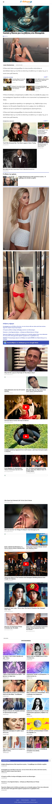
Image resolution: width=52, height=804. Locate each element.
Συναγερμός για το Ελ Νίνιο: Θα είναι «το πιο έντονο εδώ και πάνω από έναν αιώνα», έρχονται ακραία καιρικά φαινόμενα (24, 327)
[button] (26, 18)
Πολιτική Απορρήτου (25, 799)
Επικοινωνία (33, 799)
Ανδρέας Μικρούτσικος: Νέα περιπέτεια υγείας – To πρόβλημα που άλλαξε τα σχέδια (32, 177)
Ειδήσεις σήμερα (8, 323)
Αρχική (17, 799)
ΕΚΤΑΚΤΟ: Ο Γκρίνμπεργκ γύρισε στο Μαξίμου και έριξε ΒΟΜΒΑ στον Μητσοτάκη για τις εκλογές (25, 338)
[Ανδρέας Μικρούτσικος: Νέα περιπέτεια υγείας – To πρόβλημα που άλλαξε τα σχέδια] (10, 181)
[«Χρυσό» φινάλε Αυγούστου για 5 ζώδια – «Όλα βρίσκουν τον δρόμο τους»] (14, 667)
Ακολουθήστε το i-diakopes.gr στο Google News (22, 342)
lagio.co (36, 802)
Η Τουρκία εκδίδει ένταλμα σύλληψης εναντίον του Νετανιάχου (19, 329)
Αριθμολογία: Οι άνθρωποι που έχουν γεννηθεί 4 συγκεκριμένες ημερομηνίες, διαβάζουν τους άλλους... (38, 712)
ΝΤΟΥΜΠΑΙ (6, 638)
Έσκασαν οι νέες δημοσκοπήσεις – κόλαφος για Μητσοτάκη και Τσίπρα (20, 332)
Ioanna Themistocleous (8, 65)
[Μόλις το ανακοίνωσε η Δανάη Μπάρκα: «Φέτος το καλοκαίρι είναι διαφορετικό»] (38, 686)
